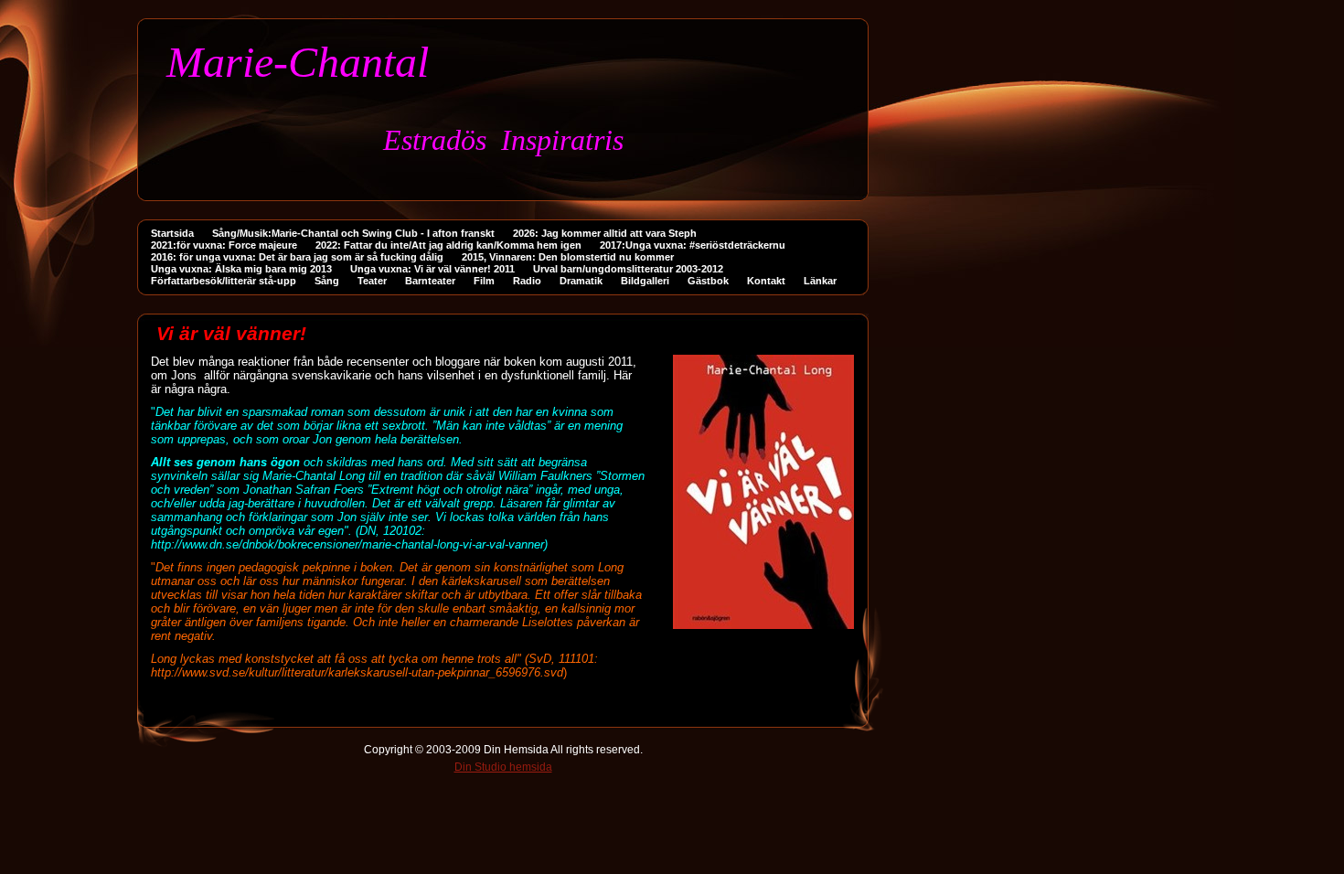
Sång (327, 280)
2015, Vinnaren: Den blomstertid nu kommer (568, 256)
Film (484, 280)
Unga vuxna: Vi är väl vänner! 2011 (432, 268)
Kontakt (766, 280)
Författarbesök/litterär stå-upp (223, 280)
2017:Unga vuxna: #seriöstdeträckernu (692, 245)
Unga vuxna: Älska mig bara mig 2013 (241, 268)
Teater (372, 280)
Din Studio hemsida (503, 767)
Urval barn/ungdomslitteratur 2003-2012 (628, 268)
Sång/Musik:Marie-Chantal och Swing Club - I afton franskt (353, 233)
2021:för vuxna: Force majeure (224, 245)
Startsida (172, 233)
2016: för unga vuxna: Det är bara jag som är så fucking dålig (297, 256)
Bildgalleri (645, 280)
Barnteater (430, 280)
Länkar (820, 280)
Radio (527, 280)
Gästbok (708, 280)
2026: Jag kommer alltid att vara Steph (605, 233)
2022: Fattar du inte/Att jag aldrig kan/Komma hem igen (448, 245)
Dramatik (581, 280)
